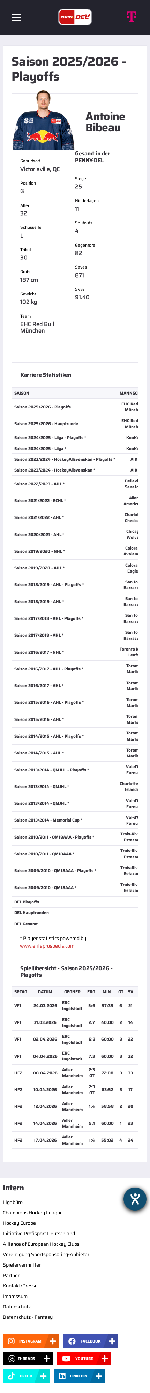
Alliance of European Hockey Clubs (41, 1244)
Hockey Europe (19, 1223)
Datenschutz (17, 1306)
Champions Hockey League (33, 1212)
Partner (11, 1275)
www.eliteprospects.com (47, 946)
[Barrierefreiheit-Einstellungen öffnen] (135, 1199)
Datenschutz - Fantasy (28, 1317)
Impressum (15, 1296)
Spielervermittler (22, 1265)
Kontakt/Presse (20, 1286)
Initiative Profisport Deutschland (39, 1233)
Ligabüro (13, 1202)
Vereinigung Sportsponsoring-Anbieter (46, 1254)
